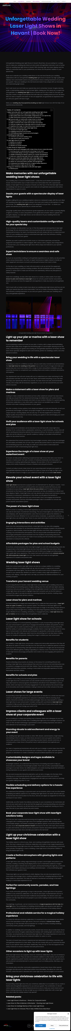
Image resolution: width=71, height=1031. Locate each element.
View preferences (63, 1025)
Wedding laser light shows (16, 135)
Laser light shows (11, 485)
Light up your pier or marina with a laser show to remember (26, 119)
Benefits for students (16, 142)
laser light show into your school (33, 489)
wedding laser (32, 78)
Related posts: (14, 168)
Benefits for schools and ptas (19, 145)
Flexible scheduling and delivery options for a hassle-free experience (29, 154)
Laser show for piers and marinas (20, 138)
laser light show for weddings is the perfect (22, 366)
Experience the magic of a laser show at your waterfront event (28, 126)
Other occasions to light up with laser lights (23, 165)
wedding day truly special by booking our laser (27, 103)
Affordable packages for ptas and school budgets (24, 133)
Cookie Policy (52, 1028)
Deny (52, 1025)
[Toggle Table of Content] (50, 110)
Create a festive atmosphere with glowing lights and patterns (27, 160)
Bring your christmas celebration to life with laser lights (24, 167)
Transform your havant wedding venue (21, 136)
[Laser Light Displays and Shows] (6, 4)
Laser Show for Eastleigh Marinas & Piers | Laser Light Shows (25, 1006)
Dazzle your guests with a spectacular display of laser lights (26, 114)
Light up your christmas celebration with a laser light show (25, 158)
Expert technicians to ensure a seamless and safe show (25, 117)
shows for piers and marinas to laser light (19, 279)
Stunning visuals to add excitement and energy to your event (27, 151)
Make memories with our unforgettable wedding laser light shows (27, 112)
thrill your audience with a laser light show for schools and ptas (28, 124)
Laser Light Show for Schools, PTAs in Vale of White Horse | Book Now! (28, 1009)
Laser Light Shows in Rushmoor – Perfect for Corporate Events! (26, 1000)
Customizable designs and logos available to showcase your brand (29, 153)
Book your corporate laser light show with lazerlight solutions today (29, 156)
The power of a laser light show (18, 129)
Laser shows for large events (16, 147)
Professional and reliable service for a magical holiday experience (29, 163)
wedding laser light (23, 92)
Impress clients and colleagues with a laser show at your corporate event (30, 149)
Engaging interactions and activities (21, 131)
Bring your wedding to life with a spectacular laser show (25, 121)
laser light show (57, 702)
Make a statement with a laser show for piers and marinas (27, 122)
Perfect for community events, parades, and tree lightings (26, 161)
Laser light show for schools (16, 140)
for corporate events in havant (25, 825)
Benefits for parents (16, 144)
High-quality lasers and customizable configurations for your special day (30, 115)
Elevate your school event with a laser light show (22, 128)
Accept (41, 1025)
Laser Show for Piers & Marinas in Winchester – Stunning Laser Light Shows (30, 1003)
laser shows (57, 472)
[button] (68, 1013)
